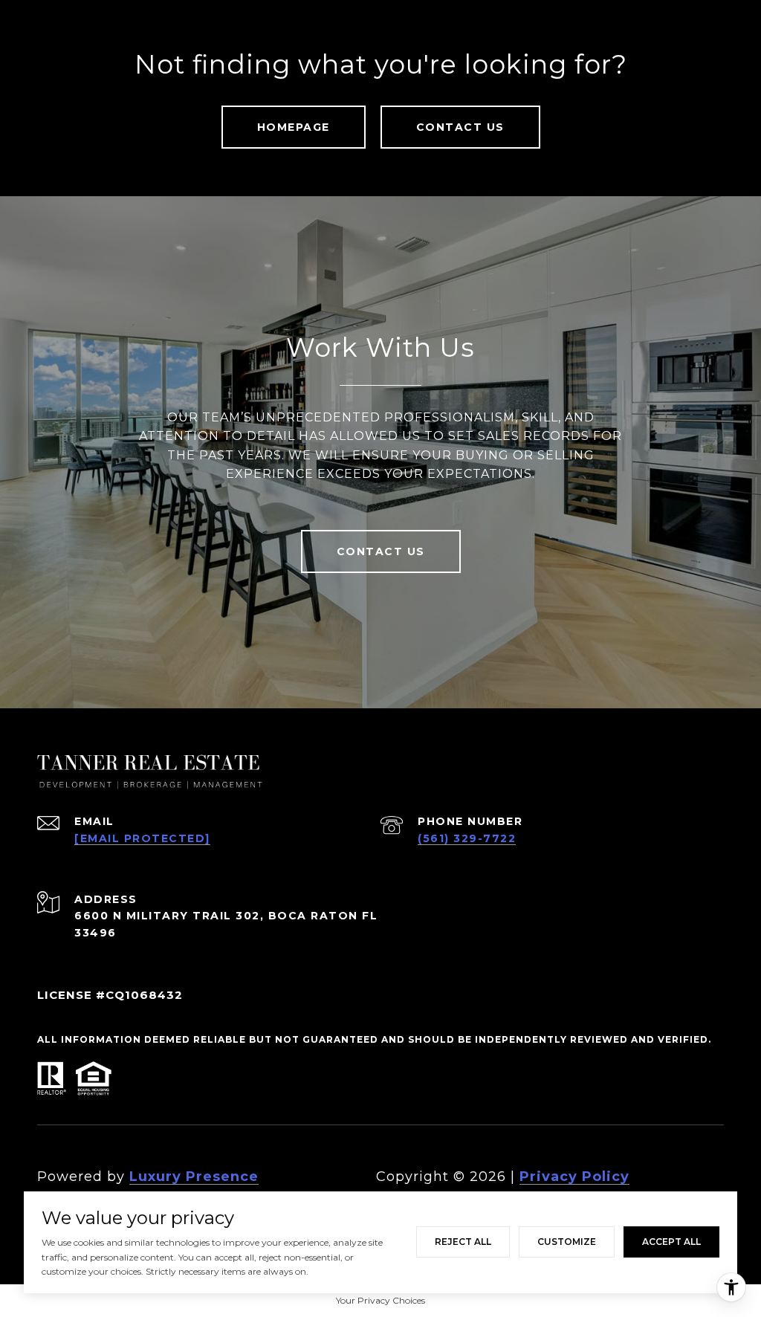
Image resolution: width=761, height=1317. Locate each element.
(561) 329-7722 (467, 838)
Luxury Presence (194, 1176)
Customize (566, 1241)
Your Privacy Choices (380, 1300)
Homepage (293, 127)
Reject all (463, 1241)
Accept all (671, 1241)
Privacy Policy (574, 1176)
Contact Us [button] (460, 127)
